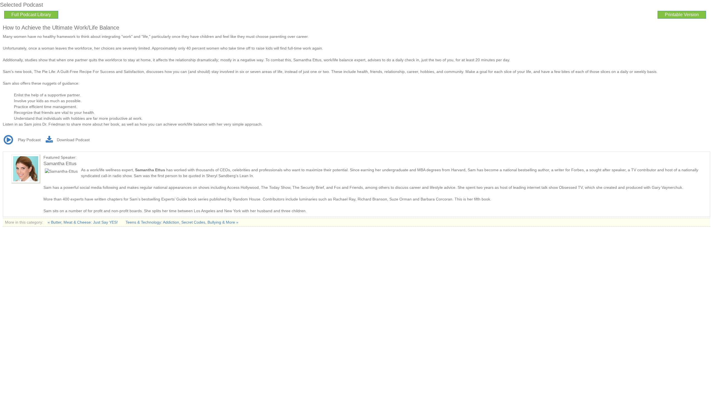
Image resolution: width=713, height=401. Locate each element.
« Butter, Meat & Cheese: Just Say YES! (83, 222)
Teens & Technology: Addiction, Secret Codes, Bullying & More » (182, 222)
